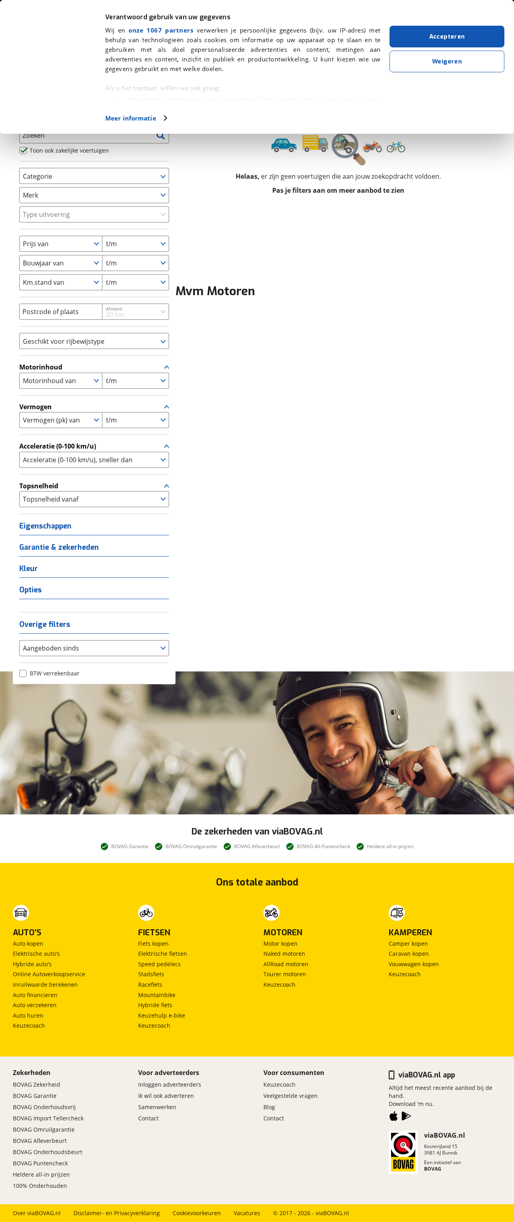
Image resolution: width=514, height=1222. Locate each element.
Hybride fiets (155, 1005)
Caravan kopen (409, 953)
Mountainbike (156, 995)
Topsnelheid (38, 485)
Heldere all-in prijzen (41, 1174)
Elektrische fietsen (162, 953)
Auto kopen (28, 943)
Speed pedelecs (159, 964)
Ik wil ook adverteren (166, 1096)
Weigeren (447, 61)
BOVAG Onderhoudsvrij (44, 1107)
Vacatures (247, 1213)
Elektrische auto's (36, 953)
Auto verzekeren (35, 1005)
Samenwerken (157, 1107)
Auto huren (28, 1015)
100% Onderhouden (40, 1185)
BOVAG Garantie (35, 1096)
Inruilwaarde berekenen (45, 984)
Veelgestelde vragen (290, 1096)
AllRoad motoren (285, 964)
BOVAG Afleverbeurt (40, 1140)
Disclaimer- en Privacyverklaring (116, 1213)
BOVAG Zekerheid (36, 1084)
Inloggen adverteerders (169, 1084)
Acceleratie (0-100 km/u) (57, 446)
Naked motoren (284, 953)
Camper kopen (408, 943)
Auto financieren (35, 995)
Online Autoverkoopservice (49, 974)
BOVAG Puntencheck (40, 1163)
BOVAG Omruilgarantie (44, 1129)
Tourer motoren (284, 974)
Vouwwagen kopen (414, 964)
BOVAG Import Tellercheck (48, 1118)
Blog (269, 1107)
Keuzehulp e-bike (161, 1015)
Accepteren (447, 37)
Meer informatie (130, 118)
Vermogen (35, 406)
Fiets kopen (153, 943)
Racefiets (150, 984)
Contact (148, 1118)
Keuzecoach (29, 1025)
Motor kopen (280, 943)
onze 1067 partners (160, 30)
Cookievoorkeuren (197, 1213)
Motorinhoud (40, 367)
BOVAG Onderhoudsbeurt (47, 1152)
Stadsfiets (151, 974)
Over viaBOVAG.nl (37, 1213)
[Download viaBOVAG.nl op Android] (406, 1117)
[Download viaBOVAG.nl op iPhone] (393, 1117)
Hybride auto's (32, 964)
